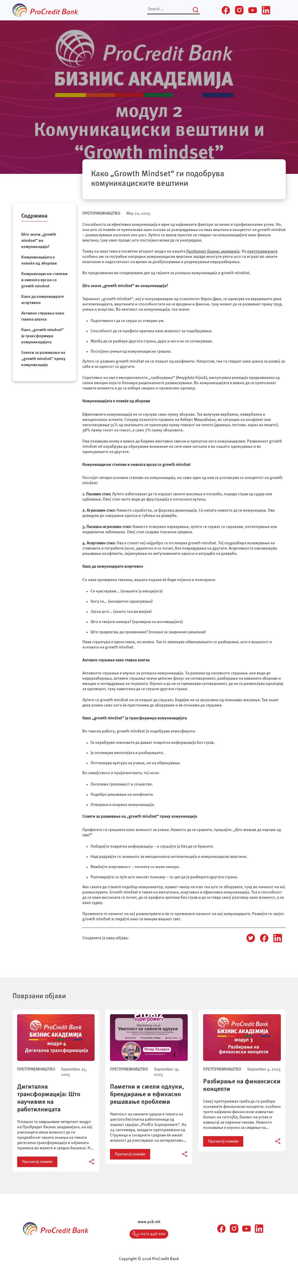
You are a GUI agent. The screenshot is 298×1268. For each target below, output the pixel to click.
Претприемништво (101, 213)
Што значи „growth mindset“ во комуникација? (38, 240)
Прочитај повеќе (37, 1162)
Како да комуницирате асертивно (42, 300)
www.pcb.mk (149, 1222)
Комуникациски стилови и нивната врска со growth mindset (44, 280)
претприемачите (262, 251)
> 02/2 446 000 (152, 1234)
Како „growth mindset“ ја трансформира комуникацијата (42, 336)
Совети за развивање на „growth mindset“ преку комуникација (43, 359)
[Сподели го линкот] (92, 1161)
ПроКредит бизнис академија (213, 251)
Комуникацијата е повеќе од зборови (39, 260)
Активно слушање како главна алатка (42, 316)
